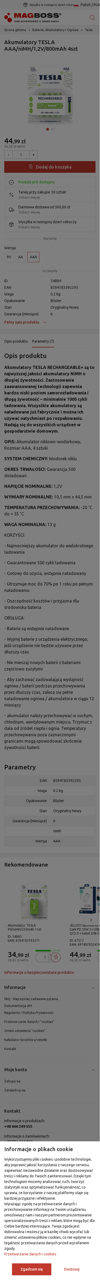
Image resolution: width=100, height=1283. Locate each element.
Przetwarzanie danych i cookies (30, 1254)
